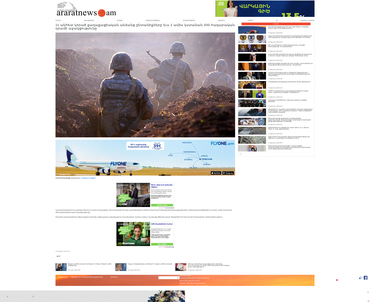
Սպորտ (250, 20)
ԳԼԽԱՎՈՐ (63, 277)
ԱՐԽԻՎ (114, 277)
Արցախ (120, 20)
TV (277, 20)
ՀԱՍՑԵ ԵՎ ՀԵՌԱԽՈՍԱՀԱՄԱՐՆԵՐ (87, 277)
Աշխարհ (221, 20)
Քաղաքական (89, 20)
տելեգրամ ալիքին (88, 178)
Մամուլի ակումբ (307, 20)
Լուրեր (58, 20)
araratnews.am (201, 273)
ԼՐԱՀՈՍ (276, 24)
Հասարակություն (152, 20)
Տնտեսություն (189, 20)
